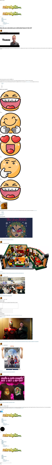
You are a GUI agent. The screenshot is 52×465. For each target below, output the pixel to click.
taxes (2, 83)
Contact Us (4, 446)
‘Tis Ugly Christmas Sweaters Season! (6, 239)
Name (1, 309)
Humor (3, 442)
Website (1, 312)
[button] (26, 101)
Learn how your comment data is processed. (16, 315)
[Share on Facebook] (27, 85)
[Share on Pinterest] (27, 86)
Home (2, 418)
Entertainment (4, 19)
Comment (1, 308)
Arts (2, 18)
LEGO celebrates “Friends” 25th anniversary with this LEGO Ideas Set (12, 273)
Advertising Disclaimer (6, 23)
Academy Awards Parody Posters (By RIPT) (7, 371)
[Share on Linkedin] (27, 87)
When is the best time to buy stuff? (6, 295)
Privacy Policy (5, 22)
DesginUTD (2, 412)
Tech (2, 20)
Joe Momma (2, 32)
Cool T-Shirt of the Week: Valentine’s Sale (7, 402)
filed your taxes (28, 81)
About (3, 21)
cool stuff (1, 238)
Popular (3, 409)
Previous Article (2, 214)
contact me (35, 210)
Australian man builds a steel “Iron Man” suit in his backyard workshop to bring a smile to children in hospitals (19, 341)
